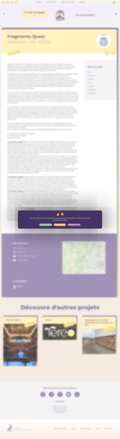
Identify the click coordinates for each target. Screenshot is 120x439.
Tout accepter (45, 224)
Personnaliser (74, 224)
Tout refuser (60, 224)
